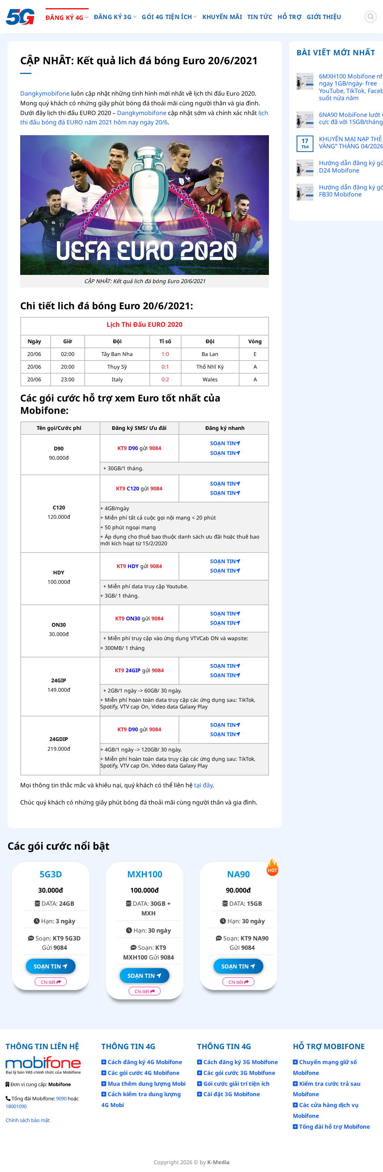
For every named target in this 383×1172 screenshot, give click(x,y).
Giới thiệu (324, 17)
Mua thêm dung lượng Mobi (146, 1083)
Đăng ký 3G (113, 17)
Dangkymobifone (45, 93)
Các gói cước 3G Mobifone (238, 1072)
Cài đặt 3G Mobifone (231, 1094)
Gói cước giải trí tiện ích (236, 1083)
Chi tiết (48, 982)
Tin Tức (259, 17)
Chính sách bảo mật (28, 1120)
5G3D (51, 874)
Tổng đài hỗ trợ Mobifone (334, 1126)
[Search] (371, 17)
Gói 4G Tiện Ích (167, 17)
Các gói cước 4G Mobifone (143, 1072)
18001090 (16, 1106)
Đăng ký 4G (64, 17)
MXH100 (144, 874)
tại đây (203, 785)
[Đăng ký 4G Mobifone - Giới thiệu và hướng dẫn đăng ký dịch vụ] (20, 17)
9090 (61, 1098)
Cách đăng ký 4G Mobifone (144, 1062)
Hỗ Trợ (289, 17)
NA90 (238, 874)
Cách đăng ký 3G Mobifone (240, 1062)
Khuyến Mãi (222, 17)
